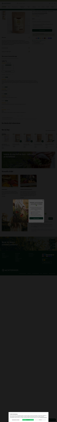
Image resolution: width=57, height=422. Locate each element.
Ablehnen (40, 419)
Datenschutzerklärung (43, 417)
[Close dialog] (43, 200)
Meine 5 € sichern (36, 218)
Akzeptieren (28, 419)
